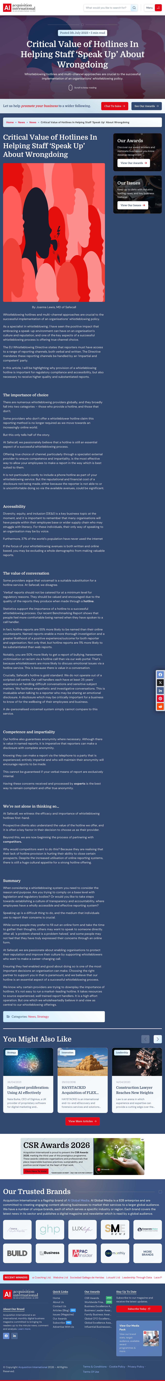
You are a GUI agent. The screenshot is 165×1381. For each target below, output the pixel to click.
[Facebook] (160, 674)
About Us (58, 1302)
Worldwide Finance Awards (95, 1302)
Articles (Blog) (61, 1310)
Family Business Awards (98, 1314)
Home (10, 122)
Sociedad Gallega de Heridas (49, 1277)
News (21, 122)
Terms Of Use (91, 1371)
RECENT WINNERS (16, 1277)
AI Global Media (78, 1200)
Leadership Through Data (99, 1277)
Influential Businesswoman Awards (98, 1326)
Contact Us (59, 1306)
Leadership (122, 1052)
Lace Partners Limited (129, 1277)
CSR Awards (92, 1298)
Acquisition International (32, 1367)
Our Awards (60, 1318)
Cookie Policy (117, 1366)
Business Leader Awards (98, 1310)
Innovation (67, 1052)
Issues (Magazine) (63, 1314)
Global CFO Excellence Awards (98, 1318)
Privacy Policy (136, 1366)
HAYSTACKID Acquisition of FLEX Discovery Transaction (81, 1090)
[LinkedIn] (160, 690)
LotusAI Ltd (75, 1277)
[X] (160, 682)
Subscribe (59, 1322)
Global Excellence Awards (98, 1322)
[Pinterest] (160, 698)
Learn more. (24, 1329)
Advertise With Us (63, 1326)
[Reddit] (160, 706)
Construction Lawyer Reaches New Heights (134, 1090)
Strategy (43, 1017)
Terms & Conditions (95, 1366)
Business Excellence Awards (98, 1306)
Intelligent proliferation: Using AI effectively (28, 1090)
